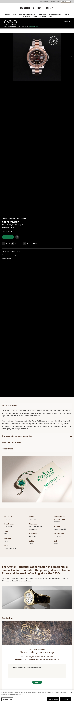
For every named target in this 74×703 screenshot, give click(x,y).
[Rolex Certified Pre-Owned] (10, 24)
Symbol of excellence (11, 442)
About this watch (9, 406)
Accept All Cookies (53, 699)
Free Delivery (6, 251)
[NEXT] (71, 57)
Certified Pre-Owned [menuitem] (55, 15)
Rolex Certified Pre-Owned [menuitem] (27, 15)
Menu (66, 21)
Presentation (7, 449)
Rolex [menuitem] (14, 15)
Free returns (5, 255)
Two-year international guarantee (17, 436)
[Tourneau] (37, 7)
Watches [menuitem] (7, 15)
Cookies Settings (7, 699)
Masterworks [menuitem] (27, 16)
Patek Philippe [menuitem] (42, 15)
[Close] (71, 693)
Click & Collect (6, 258)
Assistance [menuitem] (45, 1)
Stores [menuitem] (41, 1)
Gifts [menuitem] (36, 16)
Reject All (65, 699)
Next (36, 682)
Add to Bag (8, 237)
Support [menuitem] (43, 16)
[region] (37, 696)
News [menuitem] (50, 16)
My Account (53, 1)
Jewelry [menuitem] (66, 15)
